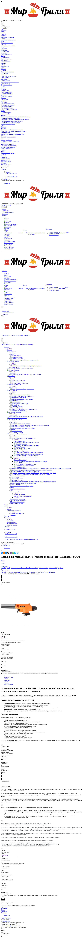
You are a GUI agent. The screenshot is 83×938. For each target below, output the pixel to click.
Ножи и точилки (24, 572)
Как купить (10, 520)
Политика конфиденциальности (11, 925)
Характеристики (8, 677)
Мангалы (12, 373)
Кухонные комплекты (15, 568)
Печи (11, 379)
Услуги (9, 509)
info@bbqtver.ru (6, 179)
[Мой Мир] (6, 553)
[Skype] (15, 553)
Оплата (6, 681)
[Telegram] (17, 553)
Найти (2, 930)
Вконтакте (7, 183)
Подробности (4, 637)
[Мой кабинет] (1, 309)
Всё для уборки (14, 436)
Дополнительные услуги (17, 513)
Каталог (9, 350)
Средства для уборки (19, 441)
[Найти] (2, 24)
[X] (8, 553)
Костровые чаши (50, 568)
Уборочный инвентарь (20, 460)
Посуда (12, 393)
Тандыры (13, 364)
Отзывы (6, 678)
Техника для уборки (19, 494)
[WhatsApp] (13, 553)
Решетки (46, 572)
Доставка (6, 683)
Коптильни (13, 387)
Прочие (42, 572)
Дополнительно (8, 684)
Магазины (3, 912)
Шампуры (52, 572)
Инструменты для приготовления (10, 572)
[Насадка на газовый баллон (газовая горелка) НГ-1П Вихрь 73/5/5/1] (19, 625)
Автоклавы (13, 415)
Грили (12, 354)
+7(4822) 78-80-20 (6, 164)
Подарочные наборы (34, 572)
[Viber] (11, 553)
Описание (6, 675)
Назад (10, 348)
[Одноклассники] (4, 553)
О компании (4, 908)
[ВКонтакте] (2, 553)
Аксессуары (13, 422)
